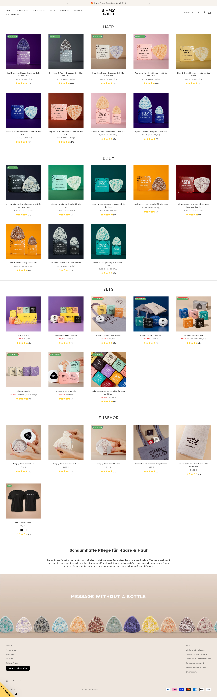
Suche (9, 645)
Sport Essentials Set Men (151, 335)
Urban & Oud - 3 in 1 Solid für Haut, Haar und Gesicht (193, 205)
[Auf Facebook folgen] (14, 680)
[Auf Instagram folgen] (7, 680)
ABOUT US (64, 10)
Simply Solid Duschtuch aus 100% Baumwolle (193, 465)
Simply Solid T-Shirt (23, 522)
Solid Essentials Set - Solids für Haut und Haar (108, 392)
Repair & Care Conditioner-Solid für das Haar (151, 74)
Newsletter (11, 650)
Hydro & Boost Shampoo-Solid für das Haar (23, 133)
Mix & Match (23, 335)
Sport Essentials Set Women (108, 335)
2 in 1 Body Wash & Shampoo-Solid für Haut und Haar (23, 205)
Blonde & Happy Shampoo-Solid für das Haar (108, 74)
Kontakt (9, 658)
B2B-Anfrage (12, 663)
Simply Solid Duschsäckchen (66, 464)
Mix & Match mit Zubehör (66, 335)
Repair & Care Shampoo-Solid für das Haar (66, 133)
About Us (10, 654)
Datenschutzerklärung (196, 654)
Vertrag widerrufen (18, 668)
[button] (22, 83)
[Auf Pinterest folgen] (20, 680)
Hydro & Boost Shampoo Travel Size (151, 132)
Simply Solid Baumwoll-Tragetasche (151, 464)
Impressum (191, 672)
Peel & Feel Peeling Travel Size (23, 263)
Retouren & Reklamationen (198, 658)
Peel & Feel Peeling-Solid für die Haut (151, 204)
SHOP (8, 10)
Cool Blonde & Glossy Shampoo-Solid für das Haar (23, 74)
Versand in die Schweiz (196, 667)
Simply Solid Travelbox (23, 464)
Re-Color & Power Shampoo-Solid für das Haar (66, 74)
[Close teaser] (16, 693)
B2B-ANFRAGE (12, 14)
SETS (52, 10)
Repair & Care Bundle (66, 391)
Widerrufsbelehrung (195, 650)
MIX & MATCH (39, 10)
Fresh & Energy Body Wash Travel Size (108, 264)
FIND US (78, 10)
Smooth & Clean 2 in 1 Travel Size (66, 263)
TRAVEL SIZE (22, 10)
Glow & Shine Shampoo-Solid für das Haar (193, 74)
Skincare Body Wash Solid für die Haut (66, 205)
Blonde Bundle (23, 391)
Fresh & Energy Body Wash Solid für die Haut (108, 205)
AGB (188, 645)
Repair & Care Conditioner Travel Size (108, 132)
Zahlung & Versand (195, 663)
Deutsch (187, 12)
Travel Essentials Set (193, 335)
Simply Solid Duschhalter (108, 464)
